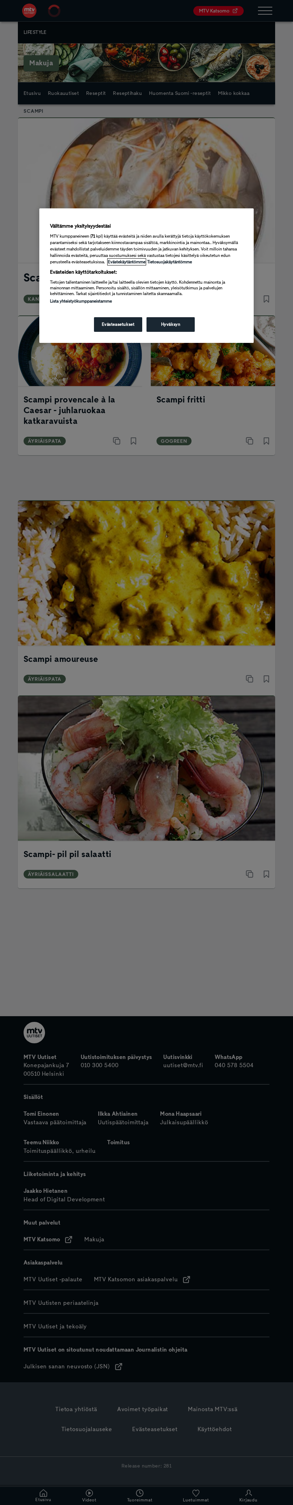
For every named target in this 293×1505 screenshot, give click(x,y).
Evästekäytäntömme (126, 262)
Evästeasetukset (118, 324)
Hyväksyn (170, 324)
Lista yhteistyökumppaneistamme (81, 301)
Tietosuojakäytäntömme (169, 262)
